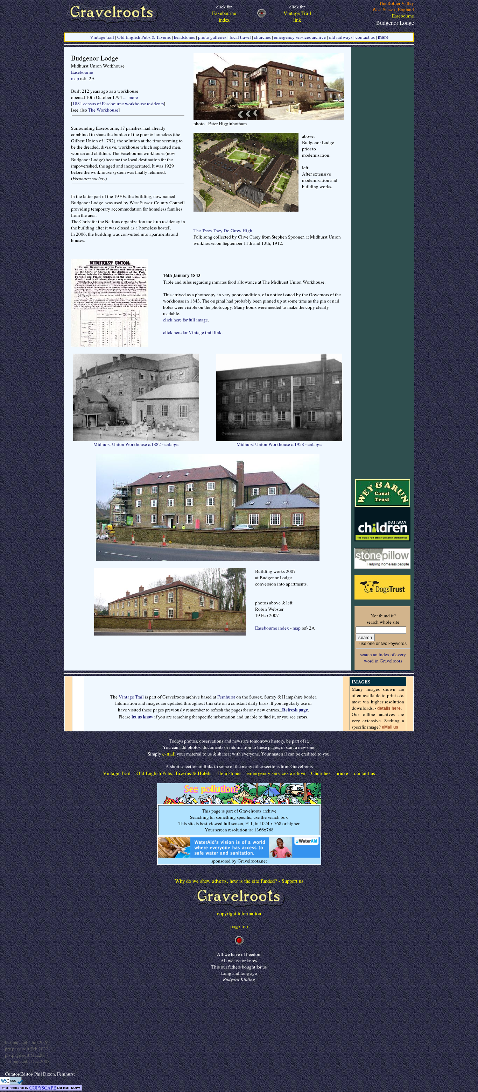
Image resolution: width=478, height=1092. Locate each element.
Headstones (229, 773)
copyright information (239, 913)
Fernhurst (226, 697)
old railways (340, 37)
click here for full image (185, 320)
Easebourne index (272, 628)
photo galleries (212, 37)
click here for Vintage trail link (192, 332)
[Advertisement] (382, 152)
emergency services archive (300, 37)
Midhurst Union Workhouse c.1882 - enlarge (135, 444)
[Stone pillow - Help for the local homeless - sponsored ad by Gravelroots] (382, 567)
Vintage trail (102, 37)
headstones (184, 37)
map (75, 78)
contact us (365, 37)
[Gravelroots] (239, 908)
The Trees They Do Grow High (223, 230)
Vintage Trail (131, 697)
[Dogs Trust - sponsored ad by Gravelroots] (382, 598)
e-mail (169, 753)
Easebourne (82, 72)
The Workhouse (103, 110)
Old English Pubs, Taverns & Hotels (173, 773)
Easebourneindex (224, 13)
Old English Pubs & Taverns (144, 37)
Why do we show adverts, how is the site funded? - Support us (239, 881)
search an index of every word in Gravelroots (383, 657)
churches (262, 37)
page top (239, 926)
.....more (130, 97)
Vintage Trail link (297, 13)
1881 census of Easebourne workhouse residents (118, 103)
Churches (321, 773)
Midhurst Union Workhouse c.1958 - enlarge (279, 444)
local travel (240, 37)
